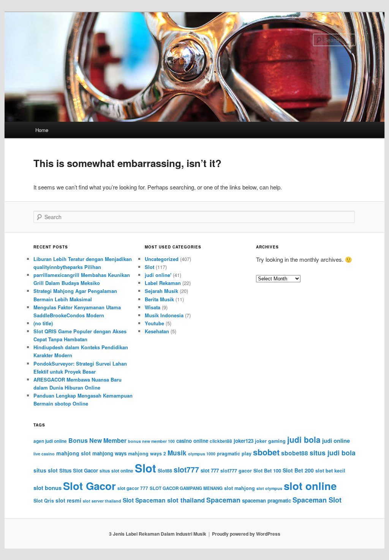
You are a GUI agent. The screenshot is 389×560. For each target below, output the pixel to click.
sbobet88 (294, 453)
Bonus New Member (97, 440)
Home (41, 130)
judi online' (158, 274)
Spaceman (223, 499)
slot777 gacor (236, 470)
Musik (177, 452)
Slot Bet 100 (267, 470)
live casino (44, 454)
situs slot (45, 470)
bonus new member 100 (151, 441)
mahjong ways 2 (147, 453)
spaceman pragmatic (266, 500)
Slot (149, 266)
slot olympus (269, 488)
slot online (310, 485)
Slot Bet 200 (298, 470)
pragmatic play (234, 453)
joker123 (243, 440)
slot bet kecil (330, 470)
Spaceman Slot (317, 500)
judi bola (304, 439)
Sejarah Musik (161, 290)
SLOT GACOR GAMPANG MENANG (186, 488)
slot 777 (210, 470)
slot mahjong (239, 488)
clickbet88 (221, 441)
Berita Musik (159, 299)
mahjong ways (109, 453)
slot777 (186, 469)
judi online (336, 440)
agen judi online (50, 441)
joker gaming (270, 441)
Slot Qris (43, 500)
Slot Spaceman (144, 500)
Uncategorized (162, 258)
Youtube (154, 323)
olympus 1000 (201, 454)
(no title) (43, 323)
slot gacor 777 (132, 488)
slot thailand (186, 499)
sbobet (266, 452)
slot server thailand (102, 501)
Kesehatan (157, 331)
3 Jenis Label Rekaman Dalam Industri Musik (157, 533)
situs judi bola (333, 452)
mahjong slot (73, 453)
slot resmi (68, 500)
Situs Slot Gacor (78, 470)
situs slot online (116, 471)
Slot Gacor (89, 485)
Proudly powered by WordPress (246, 533)
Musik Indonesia (164, 315)
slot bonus (47, 488)
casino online (192, 440)
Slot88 (165, 470)
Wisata (152, 307)
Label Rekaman (163, 282)
